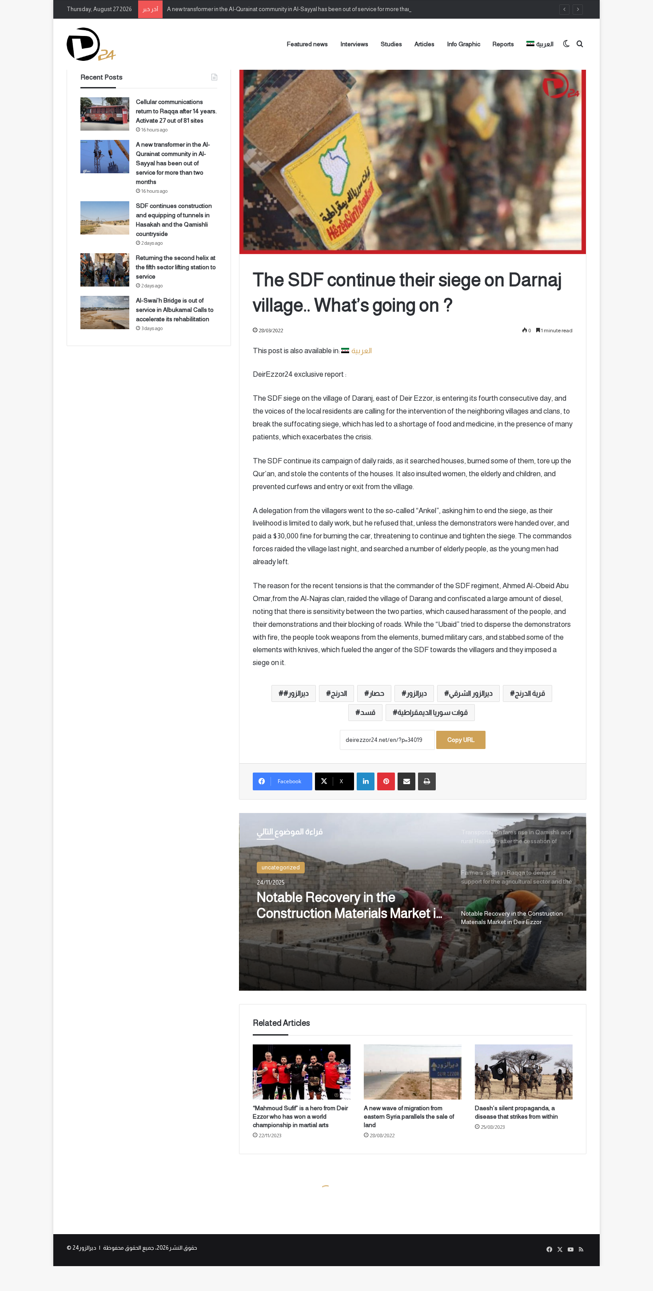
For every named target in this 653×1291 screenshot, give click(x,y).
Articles (424, 44)
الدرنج (339, 693)
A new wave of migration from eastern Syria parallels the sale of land (409, 1116)
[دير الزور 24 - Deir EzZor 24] (91, 44)
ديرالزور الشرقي (471, 693)
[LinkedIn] (365, 781)
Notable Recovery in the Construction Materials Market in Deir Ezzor (350, 905)
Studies (391, 44)
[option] (412, 902)
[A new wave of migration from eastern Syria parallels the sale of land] (413, 1072)
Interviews (354, 44)
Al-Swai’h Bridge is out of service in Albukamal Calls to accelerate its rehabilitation (175, 310)
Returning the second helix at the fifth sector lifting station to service (176, 267)
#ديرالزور (296, 693)
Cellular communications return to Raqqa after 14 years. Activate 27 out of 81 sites (176, 111)
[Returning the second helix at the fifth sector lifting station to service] (104, 270)
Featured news (307, 44)
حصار (376, 693)
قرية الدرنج (530, 693)
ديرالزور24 (84, 1247)
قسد (367, 712)
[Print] (427, 781)
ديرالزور (416, 693)
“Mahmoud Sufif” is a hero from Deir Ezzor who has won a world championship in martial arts (300, 1116)
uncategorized (281, 867)
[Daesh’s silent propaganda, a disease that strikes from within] (524, 1072)
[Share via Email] (406, 781)
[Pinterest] (386, 781)
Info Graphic (463, 44)
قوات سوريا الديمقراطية (433, 712)
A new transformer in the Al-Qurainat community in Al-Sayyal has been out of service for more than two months (304, 9)
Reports (503, 44)
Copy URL (460, 739)
